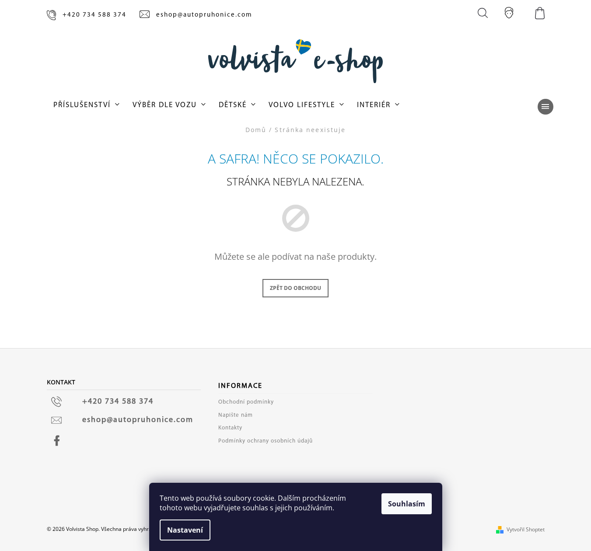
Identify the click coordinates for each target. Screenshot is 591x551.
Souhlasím (406, 504)
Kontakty (230, 428)
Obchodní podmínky (246, 402)
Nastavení (185, 530)
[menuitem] (86, 105)
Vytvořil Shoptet (526, 529)
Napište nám (235, 415)
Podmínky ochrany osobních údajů (265, 441)
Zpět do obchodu (295, 288)
